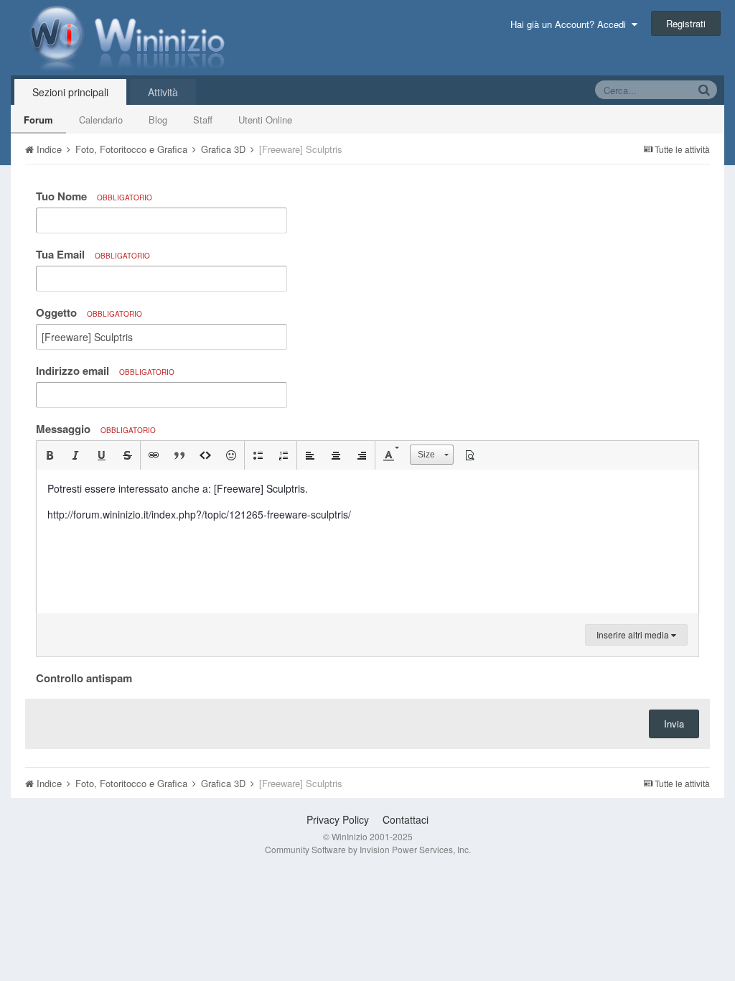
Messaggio (96, 429)
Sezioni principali (70, 92)
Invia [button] (674, 723)
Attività (163, 92)
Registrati (686, 23)
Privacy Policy (337, 819)
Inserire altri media (633, 634)
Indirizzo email (105, 370)
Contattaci (406, 819)
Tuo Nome (94, 196)
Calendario (101, 119)
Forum (38, 119)
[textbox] (367, 541)
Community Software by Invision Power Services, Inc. (368, 849)
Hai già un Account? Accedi (571, 24)
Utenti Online (265, 119)
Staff (202, 119)
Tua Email (93, 254)
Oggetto (89, 312)
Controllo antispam (84, 677)
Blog (158, 119)
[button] (49, 455)
